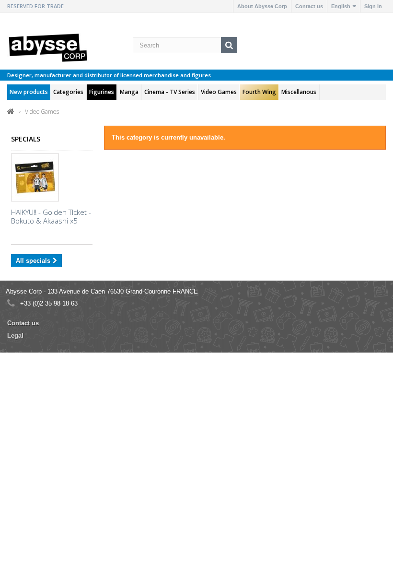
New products (29, 92)
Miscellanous (298, 92)
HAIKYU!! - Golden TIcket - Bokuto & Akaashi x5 (51, 216)
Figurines (101, 92)
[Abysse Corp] (51, 47)
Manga (129, 92)
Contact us (309, 6)
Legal (15, 335)
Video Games (219, 92)
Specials (25, 138)
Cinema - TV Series (169, 92)
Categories (68, 92)
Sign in (373, 6)
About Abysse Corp (262, 6)
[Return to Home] (10, 111)
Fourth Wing (259, 92)
